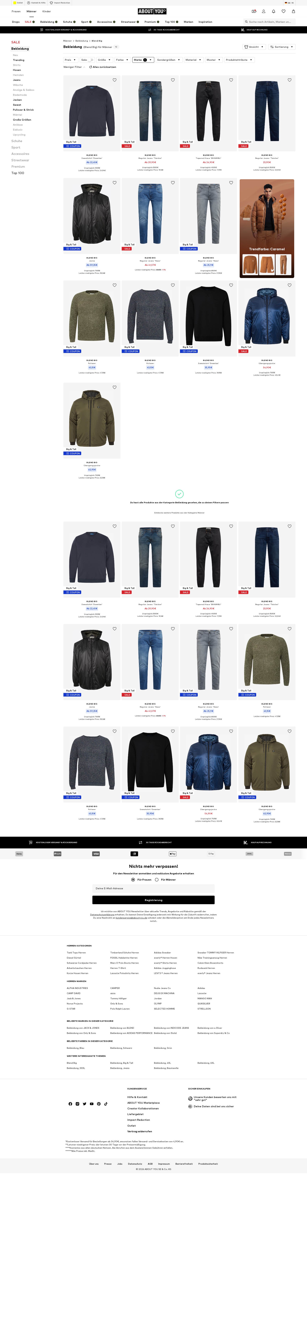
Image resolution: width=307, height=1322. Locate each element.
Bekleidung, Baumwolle (166, 1068)
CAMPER (115, 988)
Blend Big (97, 40)
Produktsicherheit (208, 1164)
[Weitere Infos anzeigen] (92, 173)
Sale (84, 59)
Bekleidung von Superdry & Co (214, 1033)
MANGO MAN (205, 998)
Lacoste (202, 993)
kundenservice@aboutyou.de (131, 917)
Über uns (94, 1164)
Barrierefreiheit (184, 1164)
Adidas (201, 988)
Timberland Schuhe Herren (124, 952)
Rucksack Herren (206, 968)
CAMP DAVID (73, 993)
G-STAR (71, 1008)
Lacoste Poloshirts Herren (124, 973)
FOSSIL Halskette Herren (124, 957)
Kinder (46, 11)
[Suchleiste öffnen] (245, 21)
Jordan (158, 998)
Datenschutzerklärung (102, 914)
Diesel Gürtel (74, 957)
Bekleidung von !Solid (165, 1033)
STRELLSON (204, 1008)
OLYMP (158, 1003)
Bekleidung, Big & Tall (121, 1063)
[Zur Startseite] (86, 1090)
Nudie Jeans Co (162, 988)
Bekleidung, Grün (163, 1048)
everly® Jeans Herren (209, 973)
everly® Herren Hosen (165, 957)
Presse (108, 1164)
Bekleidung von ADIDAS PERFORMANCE (131, 1033)
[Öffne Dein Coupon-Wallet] (254, 11)
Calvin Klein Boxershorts (210, 963)
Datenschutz (135, 1164)
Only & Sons (116, 1003)
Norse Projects (75, 1003)
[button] (254, 47)
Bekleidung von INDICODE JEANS (171, 1028)
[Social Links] (70, 1104)
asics (112, 993)
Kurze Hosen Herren (77, 973)
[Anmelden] (264, 11)
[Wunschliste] (283, 11)
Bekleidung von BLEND (122, 1028)
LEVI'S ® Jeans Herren (166, 973)
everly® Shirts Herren (165, 963)
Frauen (16, 11)
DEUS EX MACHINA (164, 993)
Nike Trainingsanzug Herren (212, 957)
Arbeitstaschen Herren (79, 968)
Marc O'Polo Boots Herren (124, 963)
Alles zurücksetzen (104, 66)
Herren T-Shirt (118, 968)
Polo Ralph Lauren (120, 1008)
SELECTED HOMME (164, 1008)
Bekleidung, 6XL (206, 1063)
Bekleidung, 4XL (162, 1063)
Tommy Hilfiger (118, 998)
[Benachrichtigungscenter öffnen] (273, 11)
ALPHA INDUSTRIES (77, 988)
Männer (31, 11)
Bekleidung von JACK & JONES (83, 1028)
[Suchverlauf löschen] (293, 21)
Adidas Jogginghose (165, 968)
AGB (150, 1164)
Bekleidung (82, 40)
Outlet (20, 3)
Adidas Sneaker (162, 952)
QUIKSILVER (204, 1003)
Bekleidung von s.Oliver (210, 1028)
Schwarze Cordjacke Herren (82, 963)
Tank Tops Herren (76, 952)
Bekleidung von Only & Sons (81, 1033)
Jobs (119, 1164)
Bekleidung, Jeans (120, 1068)
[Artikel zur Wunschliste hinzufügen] (114, 80)
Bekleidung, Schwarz (121, 1048)
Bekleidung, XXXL (76, 1068)
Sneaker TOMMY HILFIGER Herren (216, 952)
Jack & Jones (74, 998)
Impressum (164, 1164)
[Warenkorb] (293, 11)
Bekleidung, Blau (75, 1048)
